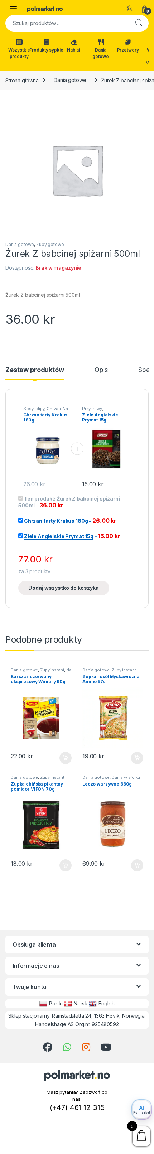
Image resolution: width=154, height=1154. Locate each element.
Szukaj (139, 23)
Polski (56, 1003)
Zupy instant (52, 669)
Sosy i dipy (33, 408)
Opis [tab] (101, 370)
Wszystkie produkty (19, 53)
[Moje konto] (130, 8)
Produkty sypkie (46, 50)
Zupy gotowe (50, 244)
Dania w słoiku (126, 777)
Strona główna (22, 80)
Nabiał (73, 50)
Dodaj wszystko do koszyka (63, 588)
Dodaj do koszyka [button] (62, 758)
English (106, 1003)
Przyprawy (92, 408)
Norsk (80, 1003)
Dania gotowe (100, 53)
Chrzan (54, 408)
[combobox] (67, 23)
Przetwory (128, 50)
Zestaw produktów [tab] (34, 370)
